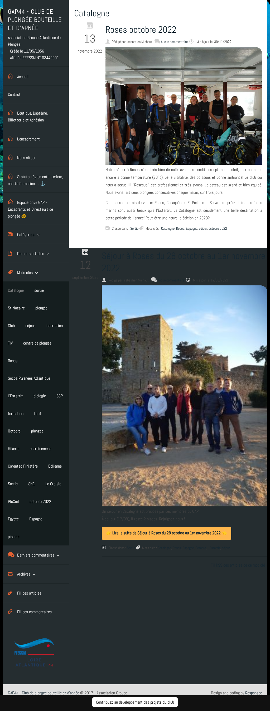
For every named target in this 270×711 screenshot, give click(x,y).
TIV (10, 343)
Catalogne (16, 290)
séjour (30, 325)
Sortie (13, 484)
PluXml (13, 501)
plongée (41, 308)
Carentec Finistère (23, 466)
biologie (39, 396)
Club (11, 325)
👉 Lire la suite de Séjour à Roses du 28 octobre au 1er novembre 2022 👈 (166, 533)
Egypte (13, 519)
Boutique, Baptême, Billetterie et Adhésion (28, 116)
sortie (39, 290)
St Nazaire (16, 308)
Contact (14, 94)
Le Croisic (53, 484)
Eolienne (55, 466)
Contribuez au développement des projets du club (135, 702)
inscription (54, 325)
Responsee (253, 693)
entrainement (40, 448)
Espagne (35, 519)
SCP (59, 396)
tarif (37, 413)
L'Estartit (15, 396)
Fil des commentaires (34, 612)
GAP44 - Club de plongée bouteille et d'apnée (43, 693)
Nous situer (26, 158)
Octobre (14, 431)
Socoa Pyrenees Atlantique (29, 378)
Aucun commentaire (174, 41)
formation (15, 413)
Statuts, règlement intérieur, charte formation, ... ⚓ (35, 180)
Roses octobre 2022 (140, 29)
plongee (37, 431)
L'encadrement (28, 139)
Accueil (22, 76)
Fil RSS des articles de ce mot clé (238, 565)
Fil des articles (29, 593)
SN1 (31, 484)
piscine (13, 536)
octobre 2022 (40, 501)
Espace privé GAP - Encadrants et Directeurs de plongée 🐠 (30, 209)
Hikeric (13, 448)
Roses (12, 361)
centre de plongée (37, 343)
